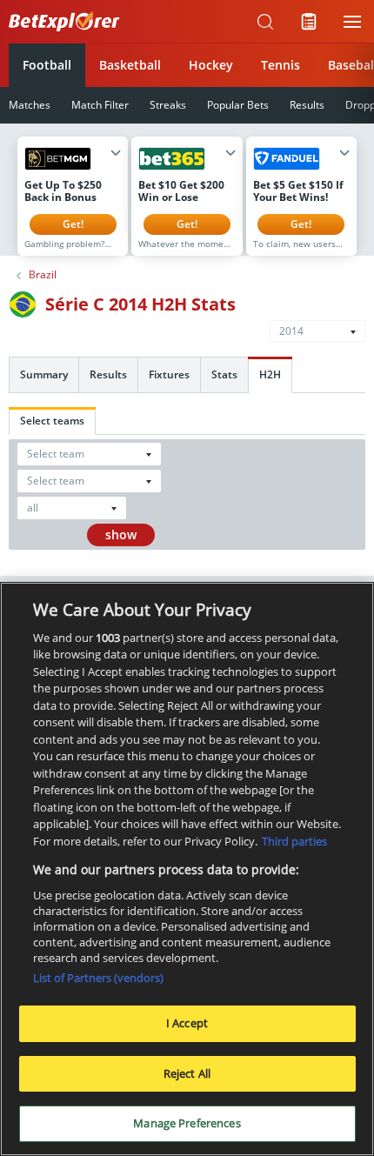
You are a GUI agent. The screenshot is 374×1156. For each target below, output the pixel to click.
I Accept (187, 1023)
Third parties (294, 841)
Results (307, 104)
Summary (44, 374)
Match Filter (100, 104)
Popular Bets (238, 104)
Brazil (43, 275)
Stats (224, 374)
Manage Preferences (186, 1123)
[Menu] (352, 21)
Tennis (280, 65)
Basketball (130, 65)
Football (47, 65)
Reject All (187, 1073)
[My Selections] (309, 21)
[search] (265, 21)
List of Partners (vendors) (98, 978)
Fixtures (169, 374)
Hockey (211, 65)
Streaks (168, 104)
